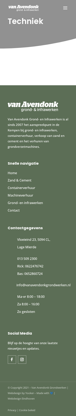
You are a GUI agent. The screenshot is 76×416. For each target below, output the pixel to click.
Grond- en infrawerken (25, 203)
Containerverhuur (21, 188)
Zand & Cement (19, 180)
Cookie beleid (27, 410)
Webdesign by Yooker (21, 393)
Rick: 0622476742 (30, 266)
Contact (14, 210)
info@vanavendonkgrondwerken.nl (43, 285)
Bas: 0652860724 (30, 273)
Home (12, 173)
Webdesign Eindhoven (21, 398)
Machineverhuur (20, 195)
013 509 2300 (27, 258)
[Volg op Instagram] (22, 359)
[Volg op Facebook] (12, 359)
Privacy (12, 410)
